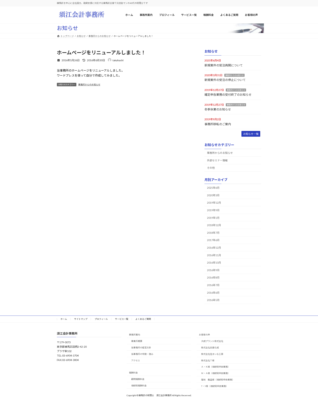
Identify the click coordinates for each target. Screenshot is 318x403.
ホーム (63, 319)
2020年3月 (213, 195)
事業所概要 (136, 341)
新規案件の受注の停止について (225, 80)
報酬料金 (133, 372)
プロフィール (101, 319)
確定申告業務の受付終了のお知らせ (228, 94)
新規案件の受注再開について (223, 65)
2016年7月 (213, 285)
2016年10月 (214, 262)
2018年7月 (213, 232)
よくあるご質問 (143, 319)
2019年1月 (213, 217)
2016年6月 (213, 292)
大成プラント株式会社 (212, 341)
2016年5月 (213, 300)
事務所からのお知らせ (89, 84)
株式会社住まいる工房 (212, 354)
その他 (211, 167)
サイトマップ (80, 319)
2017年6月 (213, 240)
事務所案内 (134, 334)
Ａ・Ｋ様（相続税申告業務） (215, 366)
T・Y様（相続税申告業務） (214, 386)
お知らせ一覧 (251, 133)
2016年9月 (213, 270)
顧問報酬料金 (137, 379)
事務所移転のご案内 (217, 124)
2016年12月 (214, 247)
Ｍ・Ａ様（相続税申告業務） (215, 373)
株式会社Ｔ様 (207, 360)
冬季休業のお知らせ (217, 109)
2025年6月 (213, 187)
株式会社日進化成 (210, 347)
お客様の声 (204, 334)
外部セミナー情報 (217, 160)
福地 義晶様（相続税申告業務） (217, 379)
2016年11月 (214, 255)
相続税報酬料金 (139, 385)
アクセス (135, 360)
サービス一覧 (121, 319)
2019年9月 (213, 210)
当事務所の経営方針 (141, 347)
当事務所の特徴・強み (142, 354)
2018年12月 (214, 225)
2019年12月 (214, 202)
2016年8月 (213, 277)
